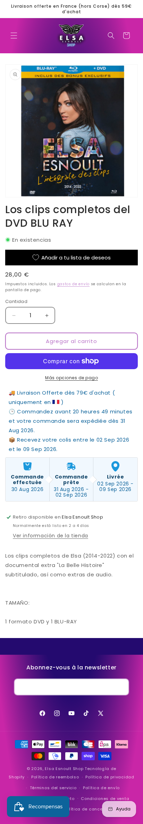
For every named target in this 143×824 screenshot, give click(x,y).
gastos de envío (73, 284)
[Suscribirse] (120, 686)
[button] (14, 35)
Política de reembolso (55, 777)
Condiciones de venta (105, 798)
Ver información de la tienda (50, 535)
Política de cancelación (90, 809)
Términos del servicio (53, 788)
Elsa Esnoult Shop (64, 768)
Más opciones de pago (71, 378)
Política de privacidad (109, 777)
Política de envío (101, 788)
